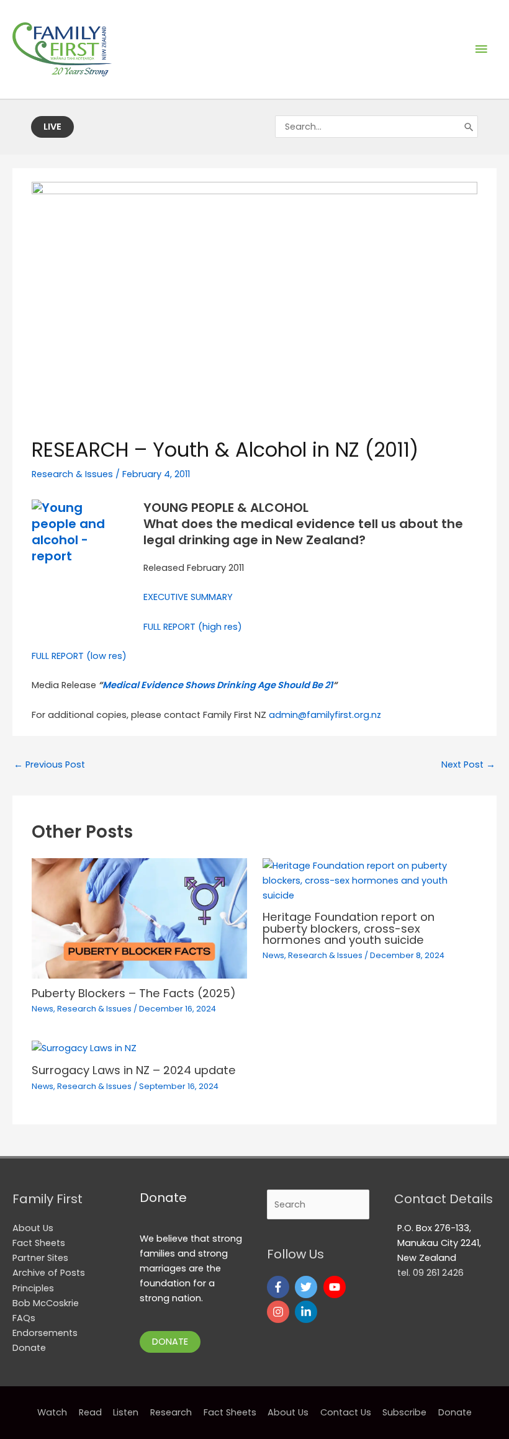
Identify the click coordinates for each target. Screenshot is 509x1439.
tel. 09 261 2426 (430, 1272)
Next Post (468, 764)
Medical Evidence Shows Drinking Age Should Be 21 (217, 685)
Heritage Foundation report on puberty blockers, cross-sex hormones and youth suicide (349, 928)
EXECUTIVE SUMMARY (188, 597)
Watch (52, 1412)
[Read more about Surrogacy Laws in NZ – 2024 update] (84, 1047)
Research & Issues (72, 474)
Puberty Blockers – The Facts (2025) (134, 993)
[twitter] (307, 1287)
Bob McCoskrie (45, 1303)
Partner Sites (40, 1258)
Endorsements (45, 1333)
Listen (125, 1412)
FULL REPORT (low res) (79, 656)
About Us (32, 1228)
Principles (33, 1288)
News (42, 1008)
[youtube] (336, 1287)
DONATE (170, 1341)
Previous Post (49, 764)
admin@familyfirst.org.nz (325, 715)
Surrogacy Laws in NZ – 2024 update (134, 1070)
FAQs (23, 1318)
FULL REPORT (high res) (192, 627)
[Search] (469, 126)
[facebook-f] (279, 1287)
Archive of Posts (48, 1272)
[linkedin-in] (307, 1312)
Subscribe (404, 1412)
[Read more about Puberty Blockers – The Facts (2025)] (139, 918)
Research (171, 1412)
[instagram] (279, 1312)
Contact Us (345, 1412)
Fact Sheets (38, 1243)
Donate (29, 1348)
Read (90, 1412)
